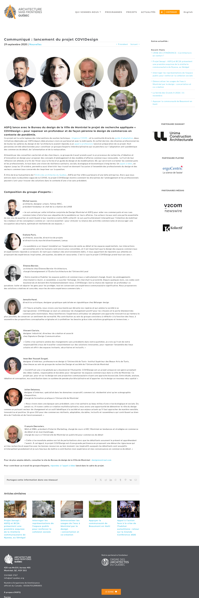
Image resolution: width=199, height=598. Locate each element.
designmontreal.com (101, 460)
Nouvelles (35, 44)
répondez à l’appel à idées (62, 465)
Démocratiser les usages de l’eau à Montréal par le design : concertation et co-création (172, 84)
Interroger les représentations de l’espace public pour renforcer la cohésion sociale (43, 526)
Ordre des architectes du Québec (51, 175)
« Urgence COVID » (79, 138)
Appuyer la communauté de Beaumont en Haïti (99, 523)
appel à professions (83, 144)
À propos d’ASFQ (12, 592)
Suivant (134, 44)
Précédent (123, 44)
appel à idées (126, 163)
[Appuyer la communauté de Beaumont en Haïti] (100, 502)
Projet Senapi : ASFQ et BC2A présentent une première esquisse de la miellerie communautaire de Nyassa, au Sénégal (15, 529)
